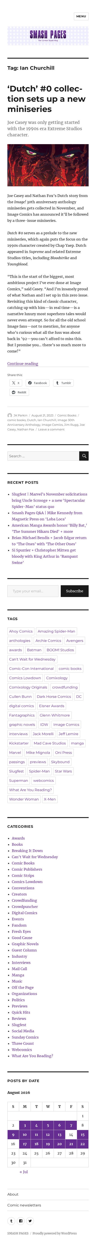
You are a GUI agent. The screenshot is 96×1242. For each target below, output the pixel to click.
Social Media (23, 1031)
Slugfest (16, 771)
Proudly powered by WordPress (55, 1233)
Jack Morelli (43, 734)
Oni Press (63, 752)
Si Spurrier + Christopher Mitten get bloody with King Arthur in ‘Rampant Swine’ (45, 556)
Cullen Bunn (20, 697)
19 (48, 1144)
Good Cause (22, 937)
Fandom (19, 925)
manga (77, 743)
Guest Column (24, 950)
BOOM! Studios (60, 650)
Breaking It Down (27, 850)
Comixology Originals (28, 687)
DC (79, 697)
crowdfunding (65, 687)
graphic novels (22, 725)
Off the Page (23, 987)
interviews (18, 734)
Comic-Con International (31, 669)
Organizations (24, 993)
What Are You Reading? (30, 790)
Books (17, 844)
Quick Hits (21, 1012)
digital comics (21, 706)
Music (17, 981)
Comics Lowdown (25, 678)
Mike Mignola (38, 752)
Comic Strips (23, 875)
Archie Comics (48, 641)
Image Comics (52, 424)
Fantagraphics (22, 715)
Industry (19, 956)
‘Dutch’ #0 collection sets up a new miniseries (46, 99)
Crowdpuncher (25, 906)
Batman (34, 650)
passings (17, 762)
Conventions (23, 888)
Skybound (60, 762)
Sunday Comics (25, 1037)
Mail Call (19, 969)
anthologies (19, 641)
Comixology (57, 678)
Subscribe (74, 591)
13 (59, 1134)
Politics (18, 1000)
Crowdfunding (24, 900)
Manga (18, 975)
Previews (19, 1006)
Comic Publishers (27, 869)
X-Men (50, 799)
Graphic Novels (25, 944)
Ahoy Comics (21, 631)
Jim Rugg (71, 424)
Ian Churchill (47, 420)
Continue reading (22, 363)
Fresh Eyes (21, 931)
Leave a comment (51, 429)
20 (59, 1144)
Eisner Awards (51, 706)
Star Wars (63, 771)
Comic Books (66, 415)
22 (82, 1144)
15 (83, 1134)
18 (36, 1144)
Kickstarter (19, 743)
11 (36, 1134)
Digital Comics (24, 913)
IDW (44, 725)
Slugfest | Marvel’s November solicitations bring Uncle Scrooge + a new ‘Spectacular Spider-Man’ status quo (49, 500)
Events (18, 919)
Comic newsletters (24, 1205)
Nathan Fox (25, 429)
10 (25, 1134)
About (13, 1194)
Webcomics (22, 1049)
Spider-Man (39, 771)
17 (25, 1144)
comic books (16, 420)
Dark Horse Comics (54, 697)
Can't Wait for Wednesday (32, 659)
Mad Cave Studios (50, 743)
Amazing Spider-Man (56, 631)
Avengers (74, 641)
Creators (19, 894)
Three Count (23, 1043)
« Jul (24, 1172)
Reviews (19, 1018)
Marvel (15, 752)
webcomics (43, 780)
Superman (18, 780)
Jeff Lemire (68, 734)
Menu (81, 16)
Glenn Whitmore (55, 715)
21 (71, 1144)
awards (15, 650)
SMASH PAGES (18, 1233)
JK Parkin (20, 415)
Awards (18, 838)
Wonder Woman (24, 799)
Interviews (21, 962)
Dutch (31, 420)
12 (48, 1134)
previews (38, 762)
